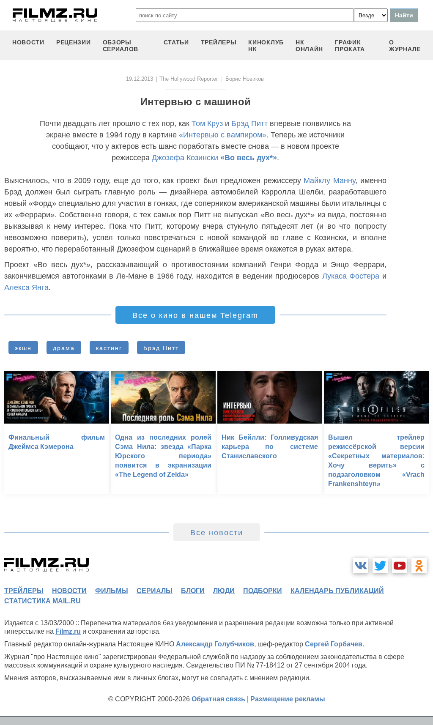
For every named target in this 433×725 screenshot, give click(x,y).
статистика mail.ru (42, 601)
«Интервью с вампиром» (222, 135)
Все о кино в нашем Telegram (195, 315)
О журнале (405, 45)
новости (28, 42)
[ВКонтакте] (360, 565)
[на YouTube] (399, 565)
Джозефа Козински (185, 157)
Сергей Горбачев (333, 644)
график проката (350, 45)
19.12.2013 (139, 79)
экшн (23, 348)
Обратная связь (218, 699)
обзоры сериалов (121, 45)
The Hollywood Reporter (188, 79)
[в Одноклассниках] (419, 565)
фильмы (111, 590)
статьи (176, 42)
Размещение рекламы (287, 699)
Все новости (216, 532)
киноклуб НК (266, 45)
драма (64, 348)
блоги (193, 590)
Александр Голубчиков (215, 644)
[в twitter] (380, 565)
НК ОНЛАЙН (309, 45)
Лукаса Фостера (351, 276)
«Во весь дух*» (248, 157)
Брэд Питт (249, 123)
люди (224, 590)
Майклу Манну (329, 180)
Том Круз (207, 123)
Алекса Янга (26, 287)
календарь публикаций (337, 590)
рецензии (73, 42)
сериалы (155, 590)
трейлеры (219, 42)
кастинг (109, 348)
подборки (262, 590)
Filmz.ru (68, 631)
